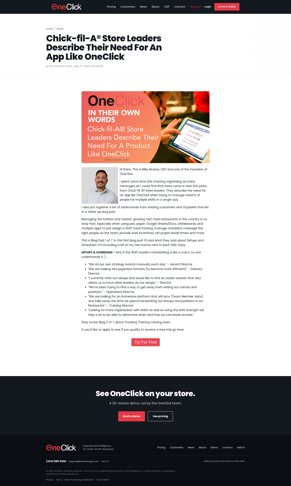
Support (195, 7)
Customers (127, 6)
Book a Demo (227, 6)
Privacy (50, 479)
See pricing (160, 416)
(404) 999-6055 (56, 461)
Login (207, 6)
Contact (179, 6)
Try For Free (145, 342)
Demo (214, 447)
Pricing (111, 6)
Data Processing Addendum (79, 479)
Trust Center (102, 479)
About (155, 6)
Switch (241, 447)
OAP (166, 6)
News (143, 6)
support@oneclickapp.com (84, 461)
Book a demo (131, 416)
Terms (59, 479)
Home (49, 28)
